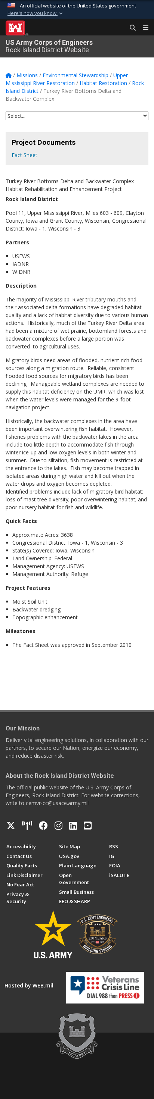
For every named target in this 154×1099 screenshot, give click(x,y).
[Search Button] (130, 28)
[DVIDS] (27, 825)
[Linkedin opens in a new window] (73, 825)
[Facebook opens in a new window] (43, 825)
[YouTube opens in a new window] (88, 825)
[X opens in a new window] (10, 825)
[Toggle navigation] (142, 28)
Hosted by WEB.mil (28, 985)
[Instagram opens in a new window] (58, 825)
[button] (35, 13)
